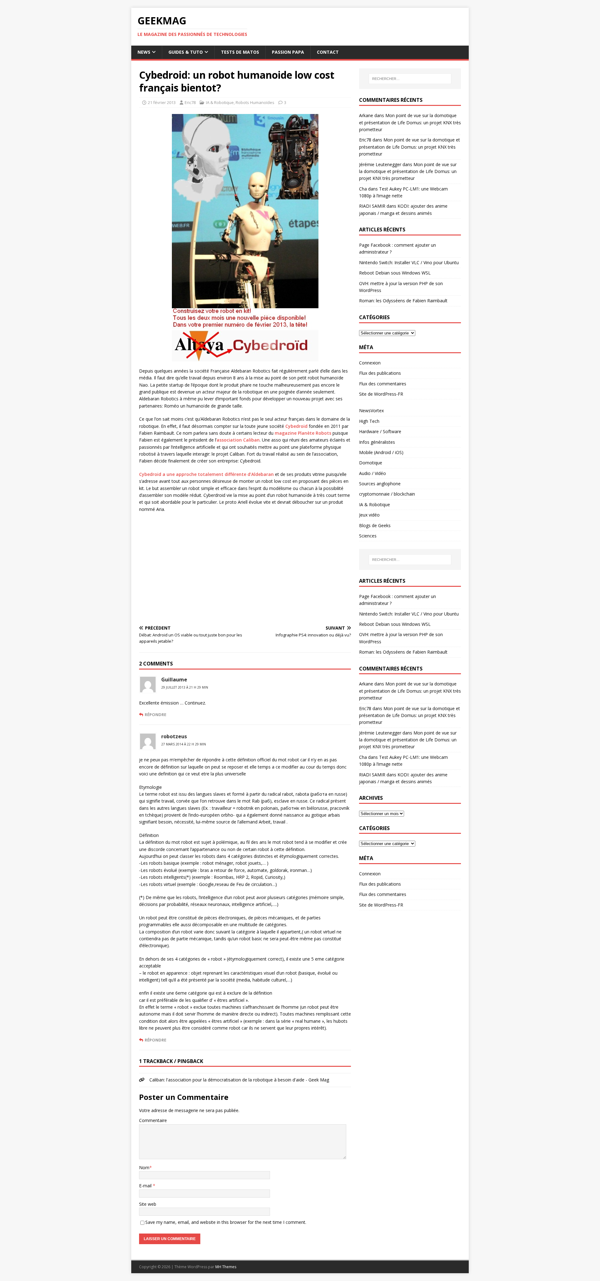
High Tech (369, 421)
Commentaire (153, 1120)
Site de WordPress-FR (381, 394)
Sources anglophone (380, 484)
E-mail (146, 1186)
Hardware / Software (380, 431)
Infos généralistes (377, 442)
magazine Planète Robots (303, 433)
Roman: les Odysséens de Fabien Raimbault (403, 301)
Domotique (370, 463)
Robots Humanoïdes (255, 102)
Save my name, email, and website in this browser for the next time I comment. (225, 1222)
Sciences (368, 536)
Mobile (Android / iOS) (381, 452)
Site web (147, 1204)
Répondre (155, 714)
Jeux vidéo (369, 515)
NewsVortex (371, 410)
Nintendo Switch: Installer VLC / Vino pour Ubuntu (409, 262)
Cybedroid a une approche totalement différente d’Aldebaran (206, 474)
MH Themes (225, 1266)
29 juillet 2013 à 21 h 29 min (184, 687)
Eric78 (190, 102)
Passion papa (288, 52)
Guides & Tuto (185, 52)
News (144, 52)
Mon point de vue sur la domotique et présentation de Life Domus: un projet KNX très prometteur (410, 122)
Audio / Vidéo (372, 473)
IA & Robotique (220, 102)
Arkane (366, 115)
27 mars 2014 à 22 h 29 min (183, 744)
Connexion (370, 363)
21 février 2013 (162, 102)
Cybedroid (296, 426)
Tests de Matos (240, 52)
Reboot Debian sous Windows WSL (395, 273)
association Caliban (238, 440)
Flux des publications (380, 373)
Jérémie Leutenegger (380, 164)
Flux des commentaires (382, 384)
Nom (144, 1167)
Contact (328, 52)
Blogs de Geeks (375, 525)
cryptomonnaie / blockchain (387, 494)
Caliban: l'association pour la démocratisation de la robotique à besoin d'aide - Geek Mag (239, 1080)
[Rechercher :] (410, 78)
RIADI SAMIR (372, 206)
